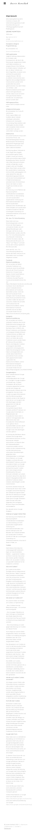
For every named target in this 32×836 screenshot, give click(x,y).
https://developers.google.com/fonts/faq (18, 798)
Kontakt (17, 826)
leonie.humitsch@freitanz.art (14, 41)
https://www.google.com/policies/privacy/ (19, 804)
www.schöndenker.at (13, 51)
